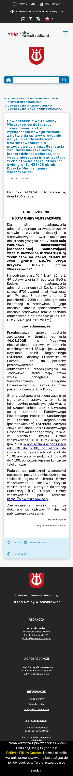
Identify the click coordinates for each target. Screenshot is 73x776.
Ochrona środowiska (45, 98)
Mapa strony (27, 3)
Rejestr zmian (37, 704)
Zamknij (36, 770)
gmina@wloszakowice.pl (36, 638)
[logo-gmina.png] (36, 56)
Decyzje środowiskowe (24, 102)
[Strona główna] (8, 79)
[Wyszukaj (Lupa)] (64, 80)
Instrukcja (52, 3)
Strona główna (15, 98)
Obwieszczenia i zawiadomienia (30, 105)
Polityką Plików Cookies (24, 753)
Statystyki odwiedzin (36, 709)
